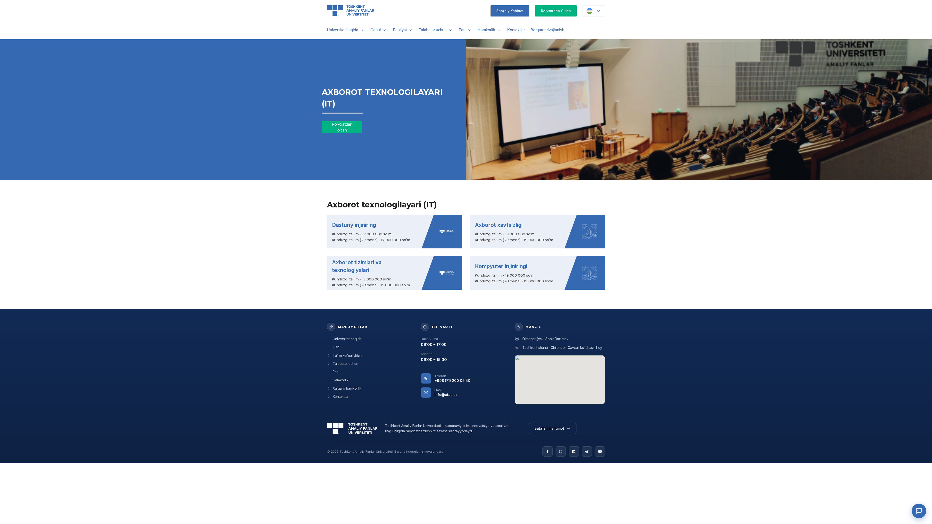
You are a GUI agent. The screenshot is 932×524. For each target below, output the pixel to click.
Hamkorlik (486, 30)
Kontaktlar (516, 30)
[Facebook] (547, 451)
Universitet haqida (342, 30)
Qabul (375, 30)
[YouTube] (600, 451)
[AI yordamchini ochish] (919, 511)
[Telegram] (587, 451)
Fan (462, 30)
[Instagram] (561, 451)
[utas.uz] (352, 428)
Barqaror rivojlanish (547, 30)
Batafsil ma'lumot (549, 428)
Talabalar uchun (433, 30)
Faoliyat (400, 30)
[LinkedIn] (574, 451)
